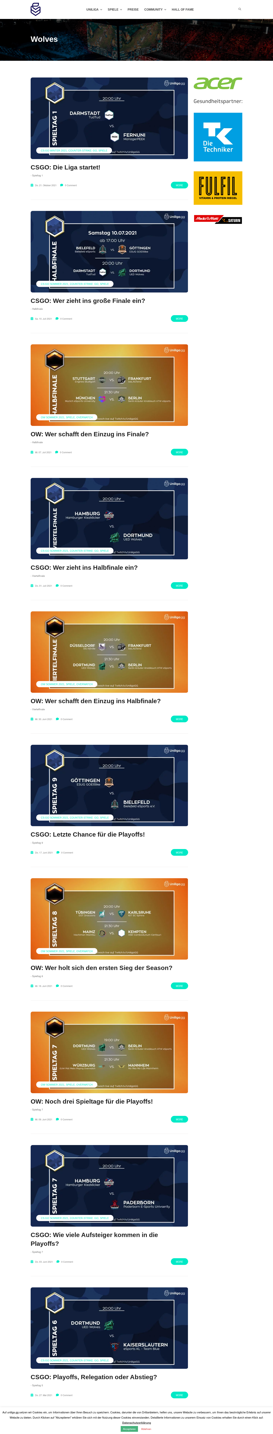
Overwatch (84, 417)
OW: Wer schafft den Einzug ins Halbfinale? (96, 700)
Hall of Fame (183, 9)
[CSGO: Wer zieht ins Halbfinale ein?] (109, 518)
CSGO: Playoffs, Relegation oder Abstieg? (94, 1376)
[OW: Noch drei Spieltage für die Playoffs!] (109, 1052)
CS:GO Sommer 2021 (54, 283)
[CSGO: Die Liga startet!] (109, 118)
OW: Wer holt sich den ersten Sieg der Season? (102, 967)
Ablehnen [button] (146, 1429)
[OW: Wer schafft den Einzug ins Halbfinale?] (109, 652)
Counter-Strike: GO (82, 150)
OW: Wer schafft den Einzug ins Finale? (90, 434)
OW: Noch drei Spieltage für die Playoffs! (92, 1101)
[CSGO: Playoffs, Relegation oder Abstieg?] (109, 1328)
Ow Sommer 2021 (52, 417)
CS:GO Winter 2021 (54, 150)
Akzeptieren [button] (129, 1429)
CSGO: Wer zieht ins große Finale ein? (88, 300)
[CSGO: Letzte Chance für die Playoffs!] (109, 785)
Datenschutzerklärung (136, 1423)
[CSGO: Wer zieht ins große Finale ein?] (109, 251)
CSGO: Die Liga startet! (65, 167)
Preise (133, 9)
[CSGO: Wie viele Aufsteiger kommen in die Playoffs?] (109, 1185)
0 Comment (71, 185)
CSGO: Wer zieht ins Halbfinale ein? (84, 567)
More (179, 185)
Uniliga (92, 9)
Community (153, 9)
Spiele (102, 150)
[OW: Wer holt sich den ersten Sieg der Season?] (109, 919)
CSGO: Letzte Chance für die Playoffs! (88, 834)
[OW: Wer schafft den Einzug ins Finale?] (109, 385)
